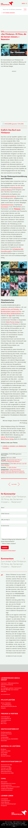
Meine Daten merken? (9, 543)
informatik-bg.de (5, 717)
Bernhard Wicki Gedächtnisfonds (11, 313)
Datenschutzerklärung (7, 684)
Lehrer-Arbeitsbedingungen (8, 804)
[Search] (25, 9)
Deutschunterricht (12, 460)
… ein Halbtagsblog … (6, 705)
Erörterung (4, 735)
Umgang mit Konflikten (7, 788)
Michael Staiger (7, 421)
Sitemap (3, 686)
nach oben (14, 484)
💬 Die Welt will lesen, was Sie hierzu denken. (13, 464)
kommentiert (18, 688)
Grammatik (4, 740)
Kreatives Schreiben (6, 734)
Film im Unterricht (19, 472)
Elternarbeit (4, 782)
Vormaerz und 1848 (6, 768)
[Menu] (24, 3)
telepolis (3, 708)
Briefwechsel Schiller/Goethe (9, 706)
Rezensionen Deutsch (13, 461)
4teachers (3, 722)
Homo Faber (4, 752)
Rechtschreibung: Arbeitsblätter (9, 739)
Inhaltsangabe (5, 737)
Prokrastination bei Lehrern (8, 783)
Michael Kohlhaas (5, 756)
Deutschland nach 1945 (7, 773)
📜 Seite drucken (11, 467)
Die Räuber (4, 754)
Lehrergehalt (4, 799)
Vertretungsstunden (6, 785)
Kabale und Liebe (5, 751)
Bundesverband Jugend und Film (11, 311)
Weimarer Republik (6, 770)
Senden (4, 547)
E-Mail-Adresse (5, 513)
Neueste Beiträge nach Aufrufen (10, 690)
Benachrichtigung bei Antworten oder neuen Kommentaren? (13, 540)
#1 (2, 574)
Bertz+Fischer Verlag (12, 322)
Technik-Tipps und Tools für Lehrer (10, 787)
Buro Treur (4, 723)
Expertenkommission (7, 205)
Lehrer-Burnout (5, 802)
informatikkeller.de (6, 718)
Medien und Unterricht (7, 472)
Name (2, 507)
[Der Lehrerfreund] (14, 812)
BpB (10, 316)
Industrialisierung (5, 766)
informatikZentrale (6, 720)
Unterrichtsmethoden (7, 790)
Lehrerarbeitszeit (5, 800)
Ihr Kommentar (5, 525)
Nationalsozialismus (6, 771)
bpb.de (3, 437)
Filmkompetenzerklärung (8, 196)
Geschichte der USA (6, 765)
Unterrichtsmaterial (15, 469)
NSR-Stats (3, 691)
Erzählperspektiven (6, 732)
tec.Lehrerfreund (5, 694)
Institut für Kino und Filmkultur (10, 309)
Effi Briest (3, 749)
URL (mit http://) (5, 519)
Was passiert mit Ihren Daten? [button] (8, 550)
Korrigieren (4, 805)
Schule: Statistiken (6, 703)
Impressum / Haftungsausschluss (10, 683)
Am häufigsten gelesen (7, 688)
